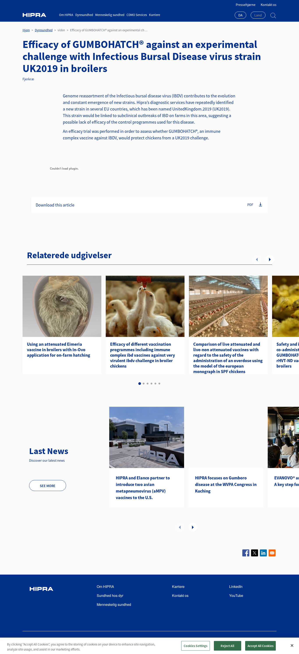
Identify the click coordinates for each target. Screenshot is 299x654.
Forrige (256, 259)
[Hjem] (39, 15)
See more (47, 486)
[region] (149, 646)
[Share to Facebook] (245, 552)
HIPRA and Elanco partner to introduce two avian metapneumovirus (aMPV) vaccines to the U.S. (143, 487)
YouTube (236, 595)
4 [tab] (151, 383)
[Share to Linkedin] (263, 552)
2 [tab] (143, 383)
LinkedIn (236, 586)
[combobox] (240, 15)
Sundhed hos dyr (110, 595)
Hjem (26, 30)
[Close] (292, 645)
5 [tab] (155, 383)
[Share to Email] (272, 552)
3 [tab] (147, 383)
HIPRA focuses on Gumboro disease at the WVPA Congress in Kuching (226, 484)
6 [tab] (159, 383)
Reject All (227, 645)
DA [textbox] (240, 15)
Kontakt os (268, 4)
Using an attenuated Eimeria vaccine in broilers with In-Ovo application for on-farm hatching (58, 349)
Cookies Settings (195, 645)
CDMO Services (137, 15)
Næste (270, 259)
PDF (250, 204)
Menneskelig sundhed (109, 15)
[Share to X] (254, 552)
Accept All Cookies (261, 645)
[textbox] (258, 15)
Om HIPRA (66, 15)
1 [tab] (139, 383)
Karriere (154, 15)
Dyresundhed (84, 15)
